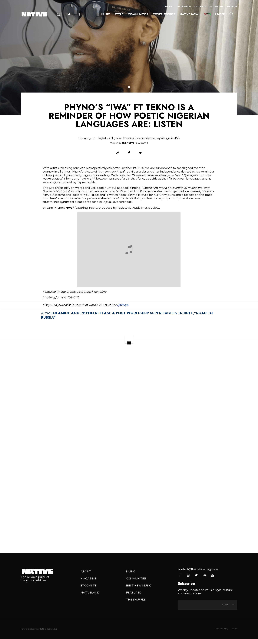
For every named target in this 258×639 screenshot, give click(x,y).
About (86, 571)
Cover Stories (164, 14)
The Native (128, 143)
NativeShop (184, 6)
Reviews (169, 6)
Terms (234, 629)
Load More (129, 537)
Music (105, 14)
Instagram (58, 14)
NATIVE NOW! (189, 14)
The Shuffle (136, 599)
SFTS (207, 14)
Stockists (200, 6)
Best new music (138, 585)
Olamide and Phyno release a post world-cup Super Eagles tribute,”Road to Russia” (127, 315)
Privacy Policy (221, 629)
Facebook (79, 14)
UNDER (220, 14)
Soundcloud (204, 575)
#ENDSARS (231, 6)
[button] (129, 87)
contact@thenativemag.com (198, 569)
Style (118, 14)
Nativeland (216, 6)
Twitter (68, 14)
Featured (134, 592)
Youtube (212, 575)
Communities (138, 14)
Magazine (88, 578)
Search (231, 14)
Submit (226, 605)
